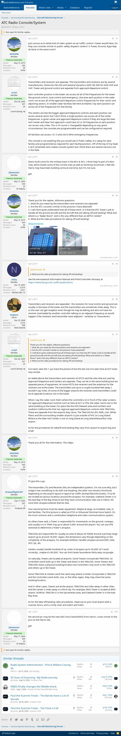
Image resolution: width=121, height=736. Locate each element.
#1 (117, 38)
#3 (117, 157)
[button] (22, 7)
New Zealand (19, 327)
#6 (117, 299)
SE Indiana (20, 189)
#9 (117, 476)
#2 (117, 77)
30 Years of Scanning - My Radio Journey (34, 677)
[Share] (113, 38)
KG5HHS (7, 27)
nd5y (14, 279)
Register (88, 7)
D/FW (23, 70)
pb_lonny (14, 680)
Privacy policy (102, 733)
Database (75, 7)
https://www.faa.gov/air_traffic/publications (50, 282)
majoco (14, 314)
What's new (44, 7)
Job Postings (34, 671)
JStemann (14, 172)
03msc (109, 688)
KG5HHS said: (36, 269)
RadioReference (11, 7)
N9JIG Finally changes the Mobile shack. (33, 686)
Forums (30, 7)
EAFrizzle (108, 697)
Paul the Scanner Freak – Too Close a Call (34, 708)
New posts (6, 12)
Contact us (73, 733)
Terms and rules (87, 733)
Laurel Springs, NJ (18, 111)
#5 (117, 264)
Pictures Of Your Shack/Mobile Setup (42, 689)
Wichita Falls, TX (18, 292)
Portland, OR (20, 508)
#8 (117, 437)
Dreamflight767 (14, 491)
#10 (116, 611)
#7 (117, 334)
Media (60, 7)
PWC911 (13, 671)
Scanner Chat (36, 680)
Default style (9, 733)
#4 (117, 195)
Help (113, 733)
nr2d (14, 92)
